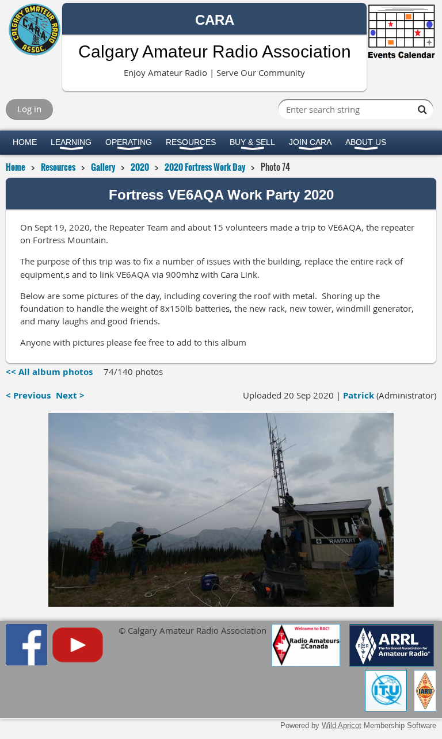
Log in (29, 108)
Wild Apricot (341, 725)
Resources (58, 166)
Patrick (358, 395)
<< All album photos (49, 372)
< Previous (28, 395)
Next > (70, 395)
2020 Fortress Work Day (205, 166)
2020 (140, 166)
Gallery (103, 166)
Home (15, 166)
